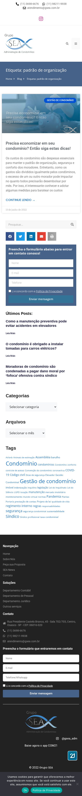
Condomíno (61, 464)
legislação (42, 487)
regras (37, 506)
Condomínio (21, 463)
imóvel (9, 487)
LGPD (17, 492)
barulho (55, 457)
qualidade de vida (60, 501)
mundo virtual (30, 497)
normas (42, 497)
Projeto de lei (44, 501)
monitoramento (14, 496)
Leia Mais (10, 333)
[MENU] (76, 43)
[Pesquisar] (72, 224)
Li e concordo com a (37, 291)
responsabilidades (51, 506)
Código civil (17, 475)
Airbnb (9, 457)
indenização (20, 487)
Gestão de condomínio (48, 481)
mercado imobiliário (55, 492)
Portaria (10, 501)
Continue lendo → (20, 200)
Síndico (12, 516)
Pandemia (54, 496)
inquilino (32, 487)
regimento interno (19, 506)
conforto (72, 464)
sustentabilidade (55, 511)
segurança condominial (34, 511)
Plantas (65, 497)
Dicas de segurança (35, 475)
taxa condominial (49, 517)
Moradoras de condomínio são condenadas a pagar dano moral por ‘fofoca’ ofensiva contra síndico (35, 371)
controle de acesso (15, 470)
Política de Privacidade (46, 790)
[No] (77, 784)
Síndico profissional (29, 517)
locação (24, 492)
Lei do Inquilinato (58, 487)
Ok (25, 790)
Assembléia (42, 457)
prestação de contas (25, 501)
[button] (10, 236)
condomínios (46, 464)
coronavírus (59, 470)
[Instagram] (41, 18)
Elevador (50, 475)
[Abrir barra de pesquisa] (67, 43)
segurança (14, 510)
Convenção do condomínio (38, 470)
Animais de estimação (24, 457)
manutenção (37, 492)
